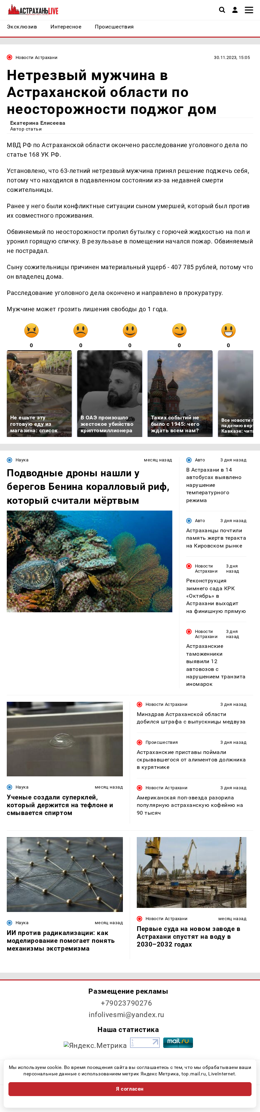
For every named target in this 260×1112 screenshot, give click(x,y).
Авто (200, 459)
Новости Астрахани (37, 57)
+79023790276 (126, 1003)
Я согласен (130, 1089)
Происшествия (162, 742)
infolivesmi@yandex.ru (127, 1015)
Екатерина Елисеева (38, 123)
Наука (22, 459)
